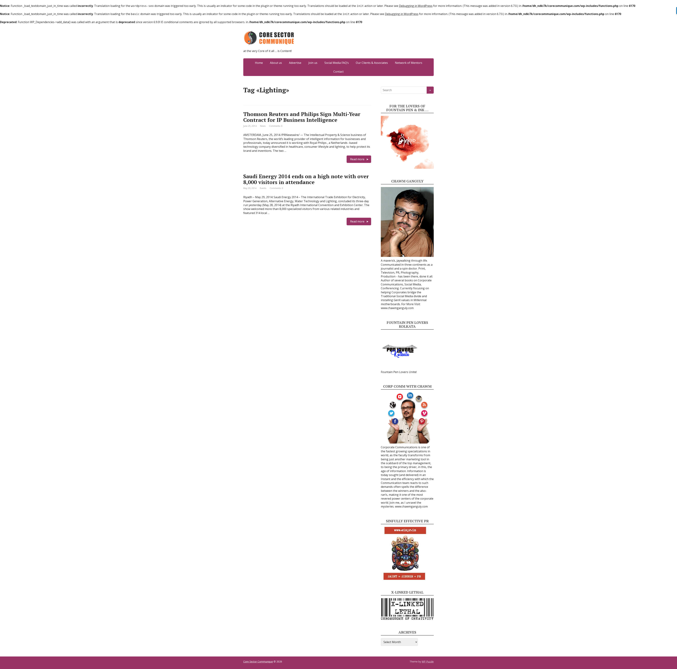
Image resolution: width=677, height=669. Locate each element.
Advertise (295, 63)
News (263, 125)
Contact (338, 72)
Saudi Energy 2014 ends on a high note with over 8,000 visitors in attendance (306, 179)
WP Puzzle (428, 661)
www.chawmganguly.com (397, 308)
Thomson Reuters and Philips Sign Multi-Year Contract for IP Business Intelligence (301, 117)
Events (263, 188)
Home (259, 63)
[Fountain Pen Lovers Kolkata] (400, 351)
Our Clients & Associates (372, 63)
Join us (312, 63)
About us (276, 63)
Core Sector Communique (258, 661)
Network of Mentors (408, 63)
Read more (357, 159)
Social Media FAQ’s (336, 63)
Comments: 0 (275, 125)
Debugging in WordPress (415, 6)
